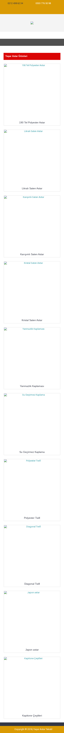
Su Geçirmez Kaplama (32, 452)
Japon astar (32, 649)
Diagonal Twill (32, 583)
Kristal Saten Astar (32, 320)
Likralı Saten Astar (32, 188)
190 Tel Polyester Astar (32, 122)
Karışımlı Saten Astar (32, 254)
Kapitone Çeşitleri (32, 715)
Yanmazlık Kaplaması (32, 386)
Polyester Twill (32, 517)
